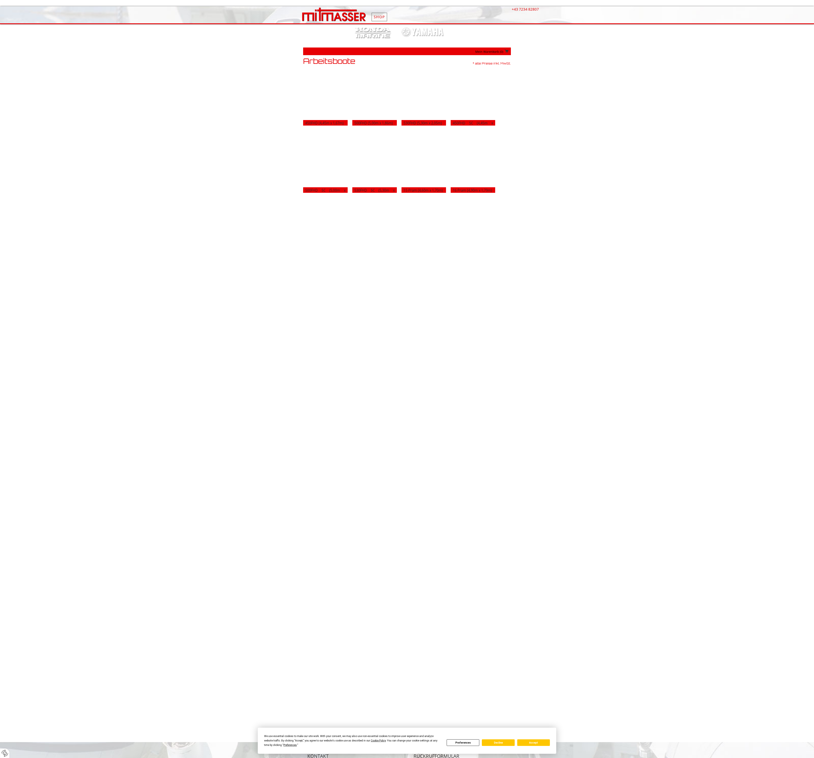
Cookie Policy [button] (378, 740)
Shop (379, 16)
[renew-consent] (5, 753)
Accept (533, 742)
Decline (498, 742)
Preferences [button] (290, 745)
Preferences (463, 742)
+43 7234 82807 (525, 9)
